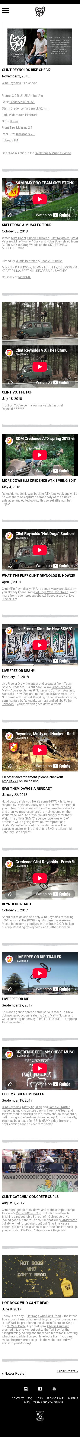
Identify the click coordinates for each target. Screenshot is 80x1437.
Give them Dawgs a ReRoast (27, 789)
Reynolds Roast (17, 904)
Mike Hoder (18, 238)
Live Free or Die (12, 683)
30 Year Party (16, 1326)
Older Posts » (67, 1371)
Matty (55, 588)
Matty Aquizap (12, 690)
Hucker (49, 805)
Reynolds (23, 805)
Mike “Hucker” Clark (27, 241)
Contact (18, 1398)
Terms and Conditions (48, 1402)
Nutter (69, 588)
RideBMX (24, 277)
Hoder (14, 121)
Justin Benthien (26, 261)
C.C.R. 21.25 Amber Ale (27, 95)
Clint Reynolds (11, 83)
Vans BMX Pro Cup (28, 1213)
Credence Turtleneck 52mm (29, 108)
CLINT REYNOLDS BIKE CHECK (26, 70)
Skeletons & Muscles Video (53, 153)
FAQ (30, 1398)
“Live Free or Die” (58, 818)
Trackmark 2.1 (25, 134)
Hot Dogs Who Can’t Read (51, 592)
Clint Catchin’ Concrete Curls (30, 1197)
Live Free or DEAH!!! (18, 671)
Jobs (39, 1398)
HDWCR (54, 801)
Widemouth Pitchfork (23, 115)
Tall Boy (54, 1329)
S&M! (15, 140)
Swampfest (52, 822)
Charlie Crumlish (38, 238)
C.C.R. (60, 923)
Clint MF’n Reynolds (15, 588)
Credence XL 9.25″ (22, 102)
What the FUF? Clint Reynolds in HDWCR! (38, 576)
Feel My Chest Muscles (23, 1094)
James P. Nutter (33, 690)
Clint (5, 1210)
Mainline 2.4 (24, 127)
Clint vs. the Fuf (17, 392)
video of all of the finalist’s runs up (54, 1227)
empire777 (10, 781)
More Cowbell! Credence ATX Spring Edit (39, 481)
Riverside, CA (61, 1322)
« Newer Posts (13, 1373)
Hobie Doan (54, 241)
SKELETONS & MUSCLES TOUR (26, 225)
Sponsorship (55, 1398)
